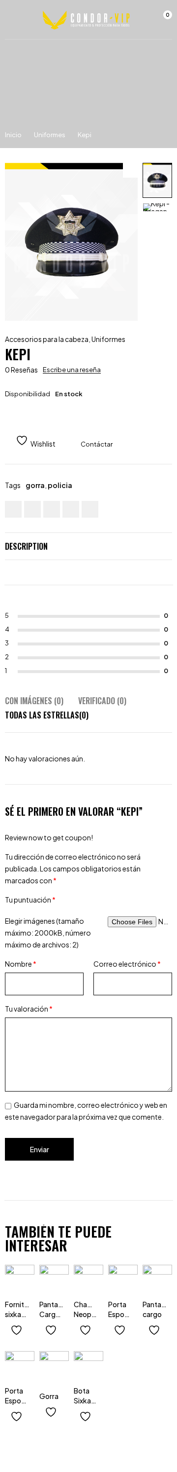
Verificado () (102, 701)
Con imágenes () (34, 701)
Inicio (13, 135)
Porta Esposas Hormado (20, 1400)
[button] (130, 170)
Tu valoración (29, 1008)
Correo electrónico (127, 963)
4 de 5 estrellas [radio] (119, 900)
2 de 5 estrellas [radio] (90, 900)
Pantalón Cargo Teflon (53, 1314)
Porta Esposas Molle (121, 1314)
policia (60, 485)
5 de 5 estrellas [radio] (134, 900)
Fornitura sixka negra (19, 1314)
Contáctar (97, 444)
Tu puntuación (30, 899)
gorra (35, 485)
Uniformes (49, 135)
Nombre (20, 963)
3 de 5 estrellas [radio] (105, 900)
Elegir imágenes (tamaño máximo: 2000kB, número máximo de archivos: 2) (48, 932)
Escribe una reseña (72, 369)
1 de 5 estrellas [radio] (75, 900)
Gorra (49, 1396)
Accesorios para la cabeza (46, 339)
